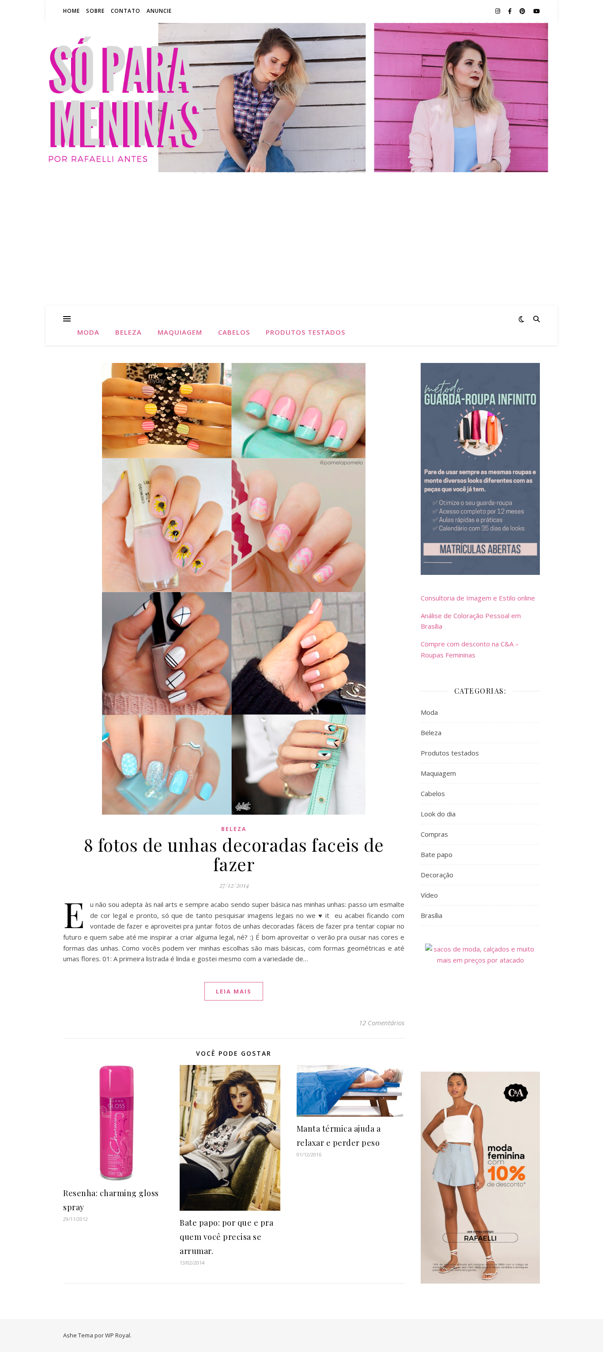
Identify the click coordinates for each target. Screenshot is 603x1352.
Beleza (128, 332)
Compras (434, 834)
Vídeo (429, 895)
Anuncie (159, 11)
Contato (125, 11)
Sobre (95, 11)
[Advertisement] (301, 239)
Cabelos (234, 332)
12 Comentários (381, 1022)
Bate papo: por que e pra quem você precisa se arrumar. (226, 1236)
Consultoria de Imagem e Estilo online (478, 597)
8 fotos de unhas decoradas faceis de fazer (234, 854)
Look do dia (438, 813)
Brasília (431, 915)
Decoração (437, 874)
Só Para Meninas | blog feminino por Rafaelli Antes (301, 92)
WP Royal (117, 1335)
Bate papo (436, 854)
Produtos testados (305, 332)
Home (71, 11)
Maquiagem (180, 332)
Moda (88, 332)
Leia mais (234, 991)
